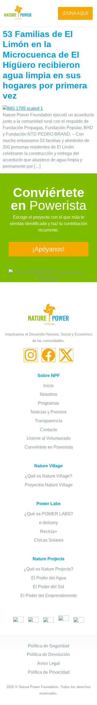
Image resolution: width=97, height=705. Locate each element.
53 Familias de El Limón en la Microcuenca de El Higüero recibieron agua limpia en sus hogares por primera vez (45, 64)
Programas (48, 403)
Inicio (48, 385)
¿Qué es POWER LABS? (48, 514)
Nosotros (48, 394)
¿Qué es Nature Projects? (48, 569)
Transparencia (48, 421)
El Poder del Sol (48, 586)
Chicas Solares (48, 540)
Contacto (48, 429)
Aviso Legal (48, 663)
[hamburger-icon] (45, 13)
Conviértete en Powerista (49, 447)
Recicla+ (48, 531)
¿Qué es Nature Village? (48, 476)
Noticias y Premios (49, 412)
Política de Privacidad (49, 672)
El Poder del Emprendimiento (48, 595)
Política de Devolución (48, 654)
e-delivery (48, 522)
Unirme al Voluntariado (49, 438)
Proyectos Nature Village (48, 485)
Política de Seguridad (48, 646)
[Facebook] (48, 355)
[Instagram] (31, 355)
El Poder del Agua (48, 578)
